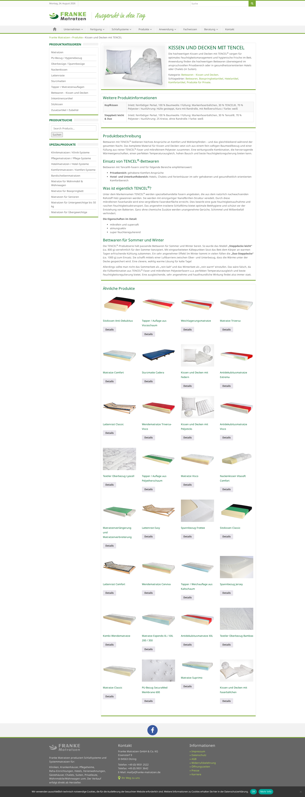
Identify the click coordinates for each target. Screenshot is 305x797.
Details (109, 329)
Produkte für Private (198, 82)
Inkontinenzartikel (62, 98)
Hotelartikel (231, 78)
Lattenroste (58, 75)
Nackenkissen (59, 69)
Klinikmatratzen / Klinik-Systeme (70, 152)
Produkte (144, 29)
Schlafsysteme (120, 29)
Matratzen (57, 52)
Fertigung (96, 29)
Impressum (198, 751)
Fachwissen (190, 29)
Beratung (209, 29)
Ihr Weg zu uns (131, 778)
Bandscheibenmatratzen (65, 175)
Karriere (196, 774)
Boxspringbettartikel (211, 78)
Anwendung (166, 29)
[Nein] (300, 791)
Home (54, 29)
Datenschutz (199, 755)
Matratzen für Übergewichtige (69, 212)
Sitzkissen (57, 104)
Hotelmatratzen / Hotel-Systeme (70, 164)
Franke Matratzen (59, 37)
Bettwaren (192, 78)
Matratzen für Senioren (65, 196)
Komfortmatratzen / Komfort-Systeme (73, 169)
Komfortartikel (176, 82)
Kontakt (229, 29)
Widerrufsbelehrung (204, 762)
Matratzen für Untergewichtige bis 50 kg (73, 204)
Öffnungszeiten (201, 766)
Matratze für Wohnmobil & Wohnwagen (67, 183)
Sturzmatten (58, 81)
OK (253, 791)
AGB (194, 759)
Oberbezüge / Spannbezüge (68, 63)
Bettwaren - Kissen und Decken (69, 92)
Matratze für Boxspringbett (67, 191)
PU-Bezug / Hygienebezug (66, 58)
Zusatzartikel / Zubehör (65, 110)
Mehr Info (265, 791)
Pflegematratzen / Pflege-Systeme (71, 158)
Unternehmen (72, 29)
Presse (195, 770)
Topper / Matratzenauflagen (67, 87)
